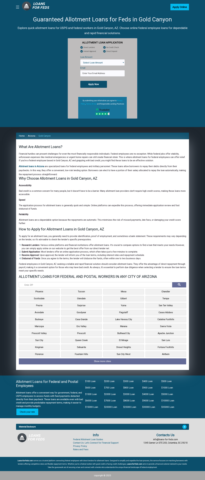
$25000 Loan (129, 407)
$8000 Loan (129, 400)
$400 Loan (147, 381)
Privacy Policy (80, 446)
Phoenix (39, 291)
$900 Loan (147, 387)
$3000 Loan (129, 394)
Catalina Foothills (165, 319)
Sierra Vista (165, 326)
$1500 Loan (91, 394)
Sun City (39, 340)
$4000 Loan (148, 394)
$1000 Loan (167, 387)
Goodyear (81, 312)
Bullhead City (123, 333)
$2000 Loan (110, 394)
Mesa (123, 291)
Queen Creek (81, 340)
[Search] (179, 284)
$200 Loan (109, 381)
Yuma (123, 305)
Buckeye (39, 319)
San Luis (166, 340)
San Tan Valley (166, 305)
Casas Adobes (166, 312)
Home (22, 136)
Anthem (165, 354)
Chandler (165, 291)
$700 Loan (109, 387)
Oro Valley (81, 326)
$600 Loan (90, 387)
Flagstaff (123, 312)
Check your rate (27, 412)
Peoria (39, 305)
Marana (123, 326)
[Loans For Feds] (32, 437)
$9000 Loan (148, 400)
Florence (39, 354)
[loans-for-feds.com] (37, 7)
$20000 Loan (110, 407)
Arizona (31, 136)
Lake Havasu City (123, 319)
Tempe (165, 298)
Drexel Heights (123, 347)
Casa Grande (81, 319)
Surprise (81, 305)
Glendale (81, 298)
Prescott (81, 333)
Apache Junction (166, 333)
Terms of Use (91, 104)
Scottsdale (39, 298)
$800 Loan (128, 387)
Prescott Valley (39, 333)
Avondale (39, 312)
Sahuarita (81, 347)
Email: (83, 68)
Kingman (39, 347)
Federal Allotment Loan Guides (88, 439)
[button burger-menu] (17, 7)
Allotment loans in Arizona (31, 166)
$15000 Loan (91, 407)
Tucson (81, 291)
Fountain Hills (81, 354)
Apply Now (93, 84)
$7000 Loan (110, 400)
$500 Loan (166, 381)
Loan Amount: (86, 57)
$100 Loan (90, 381)
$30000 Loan (148, 407)
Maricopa (39, 326)
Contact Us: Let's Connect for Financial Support (96, 442)
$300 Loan (128, 381)
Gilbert (123, 298)
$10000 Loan (167, 400)
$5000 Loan (167, 394)
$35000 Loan (167, 407)
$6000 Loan (91, 400)
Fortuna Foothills (166, 347)
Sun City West (123, 354)
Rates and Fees (80, 449)
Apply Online (180, 7)
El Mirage (123, 340)
